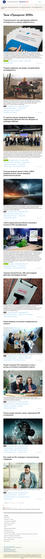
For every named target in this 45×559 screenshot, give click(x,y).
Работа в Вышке (6, 541)
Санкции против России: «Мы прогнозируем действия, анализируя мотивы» (20, 274)
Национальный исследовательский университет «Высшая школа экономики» (16, 7)
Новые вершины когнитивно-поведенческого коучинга (20, 322)
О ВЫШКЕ (6, 515)
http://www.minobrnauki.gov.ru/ (9, 546)
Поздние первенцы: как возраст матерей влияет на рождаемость (21, 69)
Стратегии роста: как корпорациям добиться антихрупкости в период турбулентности (20, 21)
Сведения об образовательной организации (12, 535)
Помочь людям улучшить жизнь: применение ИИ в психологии (21, 414)
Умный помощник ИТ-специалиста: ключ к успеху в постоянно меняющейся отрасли (19, 366)
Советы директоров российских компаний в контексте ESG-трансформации (20, 224)
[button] (20, 514)
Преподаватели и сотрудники (9, 522)
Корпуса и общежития (8, 524)
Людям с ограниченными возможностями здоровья (13, 537)
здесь (23, 555)
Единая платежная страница (9, 539)
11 (23, 503)
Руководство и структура (8, 519)
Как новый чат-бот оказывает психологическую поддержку (21, 458)
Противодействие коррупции (9, 532)
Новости (2, 8)
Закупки (5, 526)
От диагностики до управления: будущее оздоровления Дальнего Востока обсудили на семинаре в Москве (20, 119)
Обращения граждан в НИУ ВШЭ (10, 528)
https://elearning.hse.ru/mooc (9, 550)
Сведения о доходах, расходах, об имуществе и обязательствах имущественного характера (20, 533)
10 (21, 503)
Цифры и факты (6, 517)
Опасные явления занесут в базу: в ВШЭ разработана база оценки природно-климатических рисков (18, 173)
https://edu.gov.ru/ (7, 548)
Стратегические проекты (13, 1)
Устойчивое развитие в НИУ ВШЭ (10, 521)
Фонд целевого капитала (8, 530)
